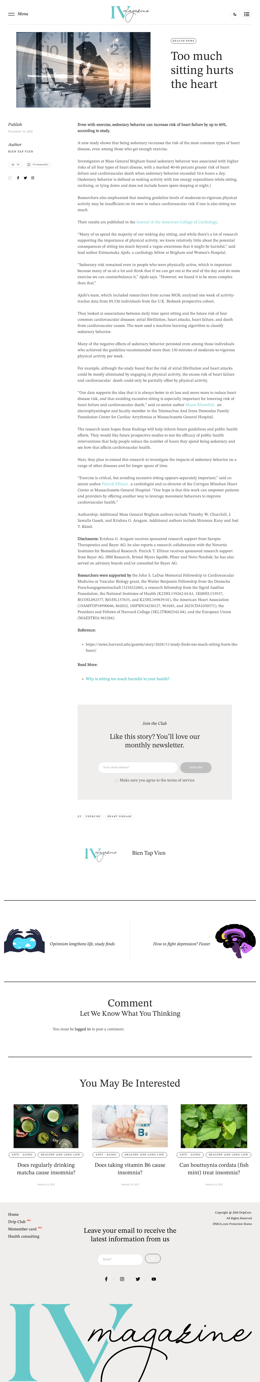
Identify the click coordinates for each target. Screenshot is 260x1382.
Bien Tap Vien (20, 151)
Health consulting (23, 1237)
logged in (83, 1029)
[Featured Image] (46, 1126)
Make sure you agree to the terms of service (157, 780)
